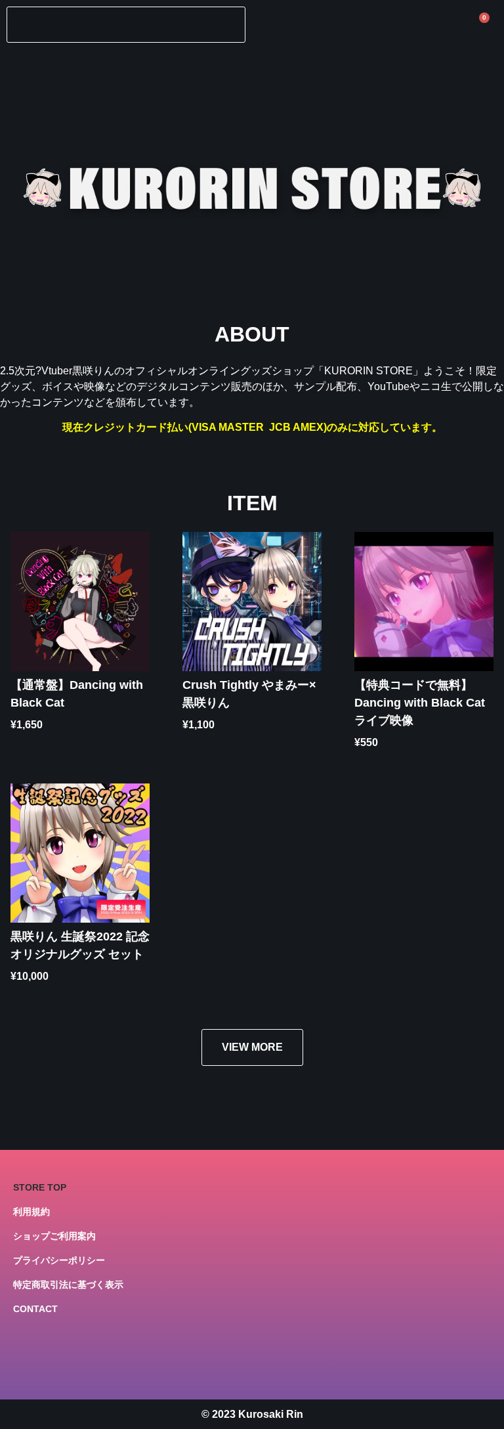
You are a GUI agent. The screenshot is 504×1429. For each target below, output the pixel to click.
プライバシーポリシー (59, 1260)
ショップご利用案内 (54, 1236)
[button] (126, 25)
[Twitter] (53, 1360)
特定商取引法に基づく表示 (68, 1284)
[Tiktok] (112, 1360)
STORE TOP (39, 1187)
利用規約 (31, 1211)
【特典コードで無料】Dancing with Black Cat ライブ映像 (419, 702)
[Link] (23, 1360)
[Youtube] (83, 1360)
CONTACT (35, 1309)
